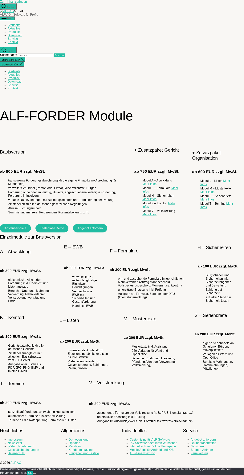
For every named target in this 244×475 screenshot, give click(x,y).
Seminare (197, 446)
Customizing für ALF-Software (150, 439)
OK (30, 473)
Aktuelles (14, 28)
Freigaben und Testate (84, 453)
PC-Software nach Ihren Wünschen (153, 443)
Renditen (75, 446)
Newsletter (15, 443)
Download (15, 35)
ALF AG (15, 462)
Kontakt (13, 42)
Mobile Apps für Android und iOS (152, 449)
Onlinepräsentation (203, 443)
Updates (74, 443)
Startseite (14, 25)
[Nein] (34, 473)
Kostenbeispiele (15, 228)
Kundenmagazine (81, 449)
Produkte (14, 31)
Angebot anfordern (90, 228)
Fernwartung (199, 453)
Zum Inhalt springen (13, 1)
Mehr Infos (149, 183)
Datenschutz (16, 453)
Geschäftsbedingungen (23, 449)
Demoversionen (79, 439)
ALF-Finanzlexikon (142, 453)
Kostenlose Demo (52, 228)
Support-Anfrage (202, 449)
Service (13, 38)
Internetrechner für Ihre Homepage (153, 446)
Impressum (15, 439)
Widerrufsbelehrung (21, 446)
